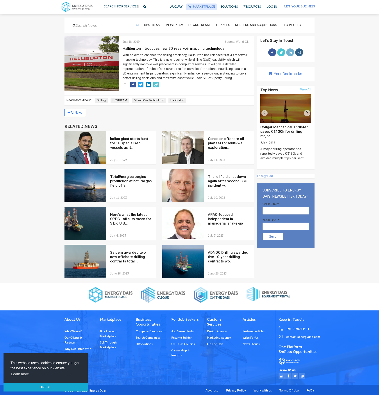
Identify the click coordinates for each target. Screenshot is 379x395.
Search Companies (148, 337)
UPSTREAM (120, 100)
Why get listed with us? (77, 351)
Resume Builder (181, 337)
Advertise (212, 390)
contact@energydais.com (302, 336)
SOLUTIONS (229, 7)
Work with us (263, 390)
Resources (252, 7)
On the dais (215, 344)
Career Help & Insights (180, 353)
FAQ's (310, 390)
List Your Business (299, 6)
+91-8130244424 (297, 329)
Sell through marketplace (108, 345)
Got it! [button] (45, 387)
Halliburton (177, 100)
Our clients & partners (73, 340)
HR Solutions (144, 344)
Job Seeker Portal (182, 331)
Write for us (251, 337)
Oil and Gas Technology (149, 100)
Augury (176, 7)
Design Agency (217, 331)
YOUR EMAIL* (271, 219)
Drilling (101, 100)
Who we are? (73, 331)
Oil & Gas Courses (183, 344)
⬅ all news (74, 112)
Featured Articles (254, 331)
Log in (272, 7)
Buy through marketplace (108, 334)
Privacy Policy (236, 390)
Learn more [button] (20, 374)
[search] (74, 25)
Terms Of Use (289, 390)
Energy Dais (265, 176)
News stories (251, 344)
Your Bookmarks (287, 73)
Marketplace (203, 7)
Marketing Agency (219, 337)
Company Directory (149, 331)
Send (273, 236)
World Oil (241, 41)
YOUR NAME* (271, 204)
